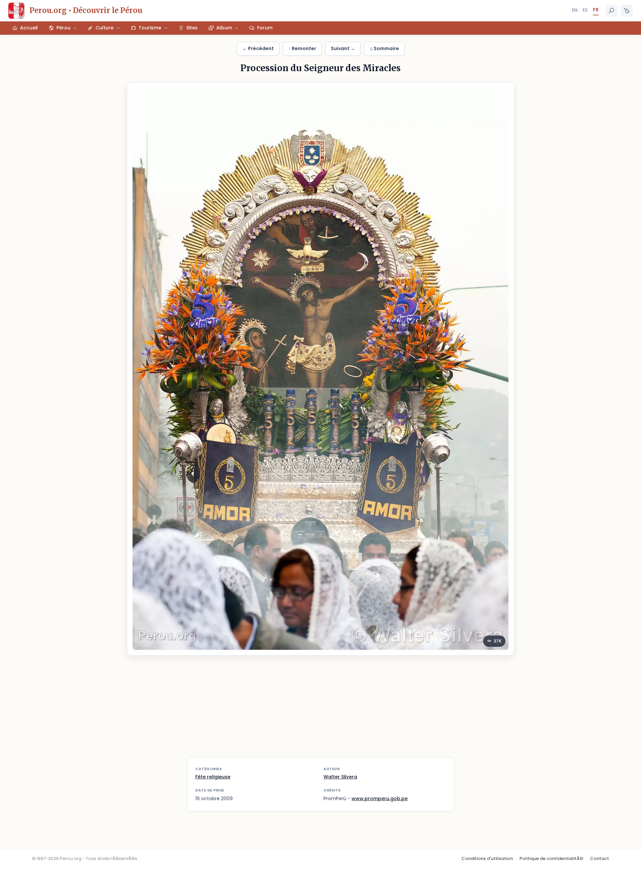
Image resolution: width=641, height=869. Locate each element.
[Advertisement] (320, 710)
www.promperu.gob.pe (380, 798)
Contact (599, 858)
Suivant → (343, 48)
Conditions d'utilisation (487, 858)
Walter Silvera (340, 776)
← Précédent (258, 48)
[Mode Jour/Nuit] (627, 11)
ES (585, 10)
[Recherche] (611, 11)
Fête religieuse (212, 776)
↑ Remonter (302, 48)
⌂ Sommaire (384, 48)
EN (575, 10)
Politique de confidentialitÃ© (551, 858)
